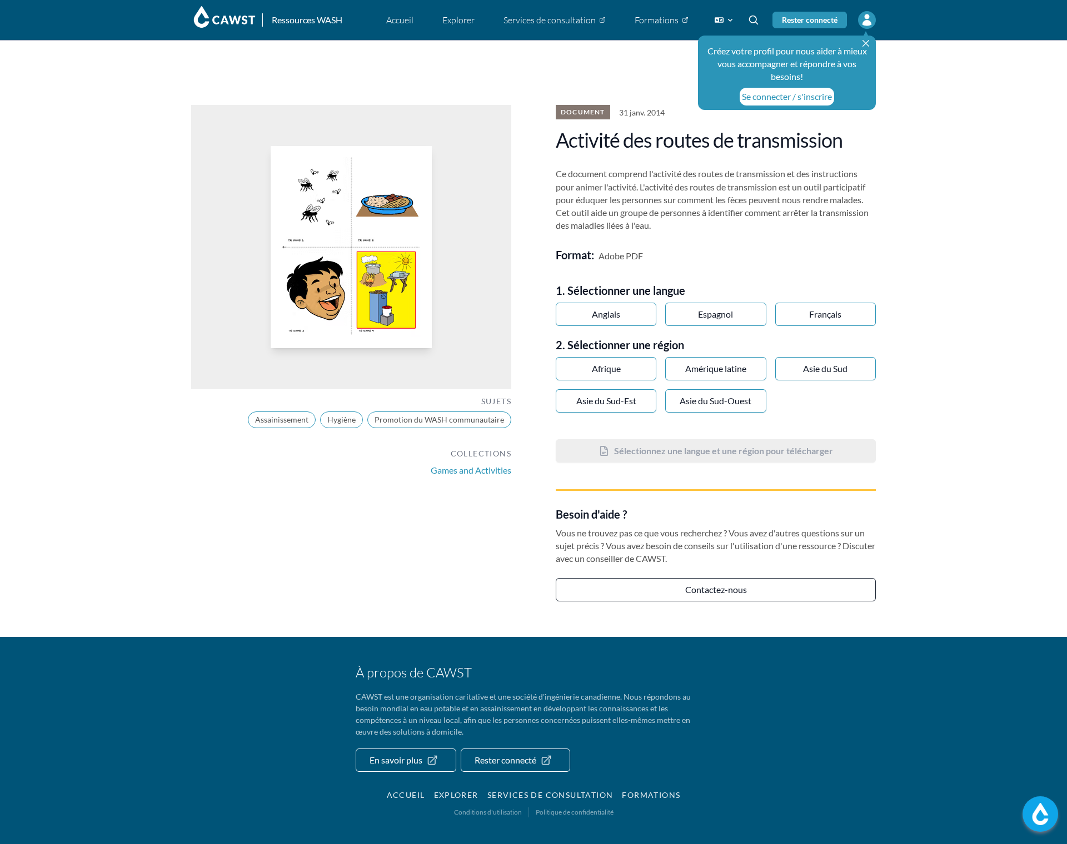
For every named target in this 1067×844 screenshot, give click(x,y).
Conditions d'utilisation (488, 812)
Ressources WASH (307, 19)
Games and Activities (471, 470)
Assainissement (281, 419)
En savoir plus (396, 760)
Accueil (406, 795)
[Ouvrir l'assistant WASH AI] (1040, 814)
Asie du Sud (825, 368)
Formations (651, 795)
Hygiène (341, 419)
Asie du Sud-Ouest (715, 400)
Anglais (606, 314)
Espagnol (715, 314)
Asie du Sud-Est (606, 400)
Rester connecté (809, 19)
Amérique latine (715, 368)
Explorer (456, 795)
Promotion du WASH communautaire (439, 419)
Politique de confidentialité (575, 812)
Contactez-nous (716, 589)
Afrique (606, 368)
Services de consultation (550, 795)
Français (825, 314)
